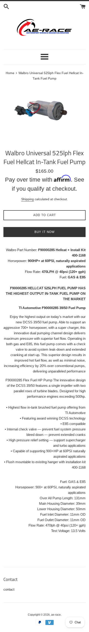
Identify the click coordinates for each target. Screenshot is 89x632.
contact (8, 589)
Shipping (27, 199)
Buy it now (44, 232)
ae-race (56, 614)
